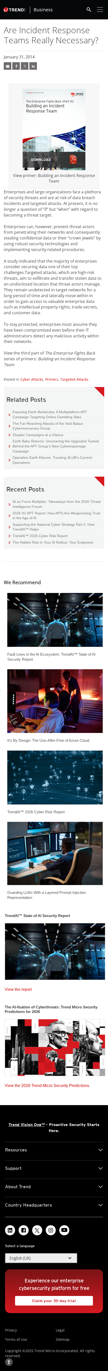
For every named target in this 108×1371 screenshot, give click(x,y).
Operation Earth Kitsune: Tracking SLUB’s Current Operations (50, 460)
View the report (18, 988)
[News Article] (7, 66)
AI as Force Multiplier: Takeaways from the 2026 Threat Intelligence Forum (55, 504)
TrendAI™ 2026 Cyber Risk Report (40, 536)
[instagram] (51, 1230)
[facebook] (16, 66)
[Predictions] (55, 1046)
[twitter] (24, 66)
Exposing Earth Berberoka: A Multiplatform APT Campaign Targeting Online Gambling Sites (48, 414)
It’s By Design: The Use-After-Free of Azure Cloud (48, 740)
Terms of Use (16, 1339)
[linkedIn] (33, 66)
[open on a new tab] (37, 1230)
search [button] (89, 10)
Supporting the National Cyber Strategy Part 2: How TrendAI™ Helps (51, 527)
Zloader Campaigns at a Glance (36, 435)
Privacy (11, 1330)
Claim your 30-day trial (45, 1299)
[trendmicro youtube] (64, 1230)
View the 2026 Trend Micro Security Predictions (47, 1084)
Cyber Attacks (31, 379)
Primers (51, 379)
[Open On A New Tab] (54, 129)
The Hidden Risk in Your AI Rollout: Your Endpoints (51, 542)
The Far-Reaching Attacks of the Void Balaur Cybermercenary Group (46, 426)
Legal (60, 1330)
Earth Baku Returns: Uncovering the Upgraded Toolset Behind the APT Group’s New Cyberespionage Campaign (54, 446)
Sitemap (63, 1339)
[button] (41, 1258)
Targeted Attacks (74, 379)
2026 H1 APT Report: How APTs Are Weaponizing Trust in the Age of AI (54, 515)
